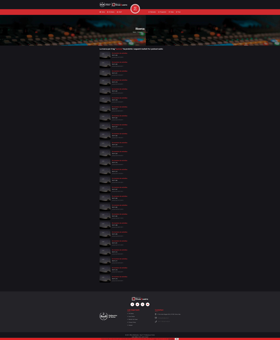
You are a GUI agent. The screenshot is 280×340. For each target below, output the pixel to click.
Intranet (130, 325)
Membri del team (133, 319)
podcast (140, 32)
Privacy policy (132, 322)
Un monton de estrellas (119, 53)
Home (134, 32)
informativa (171, 338)
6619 (168, 321)
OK (177, 338)
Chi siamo (131, 313)
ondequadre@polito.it (163, 318)
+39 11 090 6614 (162, 321)
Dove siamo (132, 316)
